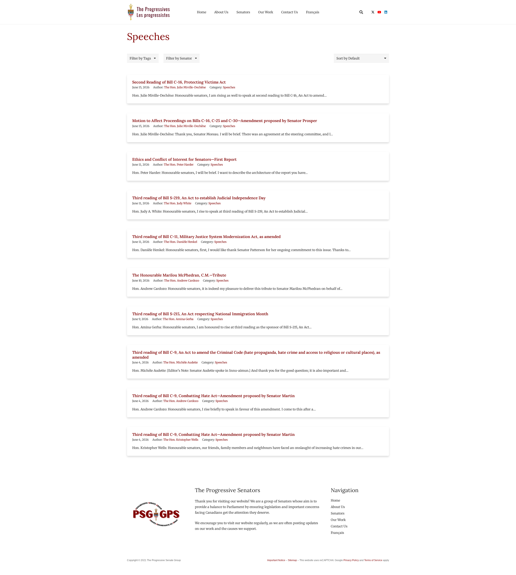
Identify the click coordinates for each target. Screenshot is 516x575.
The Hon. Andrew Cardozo (181, 280)
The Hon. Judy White (177, 203)
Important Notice (276, 560)
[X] (373, 12)
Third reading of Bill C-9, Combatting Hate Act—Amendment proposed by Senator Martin (213, 395)
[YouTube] (379, 12)
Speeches (229, 87)
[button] (361, 12)
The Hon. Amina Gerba (178, 319)
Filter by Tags (140, 58)
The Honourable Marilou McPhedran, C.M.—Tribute (179, 275)
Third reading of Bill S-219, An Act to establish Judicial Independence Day (198, 197)
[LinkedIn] (386, 12)
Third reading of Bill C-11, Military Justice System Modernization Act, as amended (206, 236)
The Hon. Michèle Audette (180, 362)
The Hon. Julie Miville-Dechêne (185, 87)
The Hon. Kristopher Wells (180, 439)
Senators (337, 513)
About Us (338, 507)
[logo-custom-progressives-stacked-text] (149, 12)
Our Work (338, 520)
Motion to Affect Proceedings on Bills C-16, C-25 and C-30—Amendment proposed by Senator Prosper (224, 120)
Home (335, 500)
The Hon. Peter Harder (179, 164)
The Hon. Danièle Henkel (180, 242)
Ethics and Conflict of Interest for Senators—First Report (184, 159)
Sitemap (292, 560)
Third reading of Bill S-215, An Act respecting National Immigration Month (200, 313)
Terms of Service (373, 560)
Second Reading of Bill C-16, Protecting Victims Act (179, 82)
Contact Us (339, 526)
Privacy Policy (351, 560)
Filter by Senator (179, 58)
